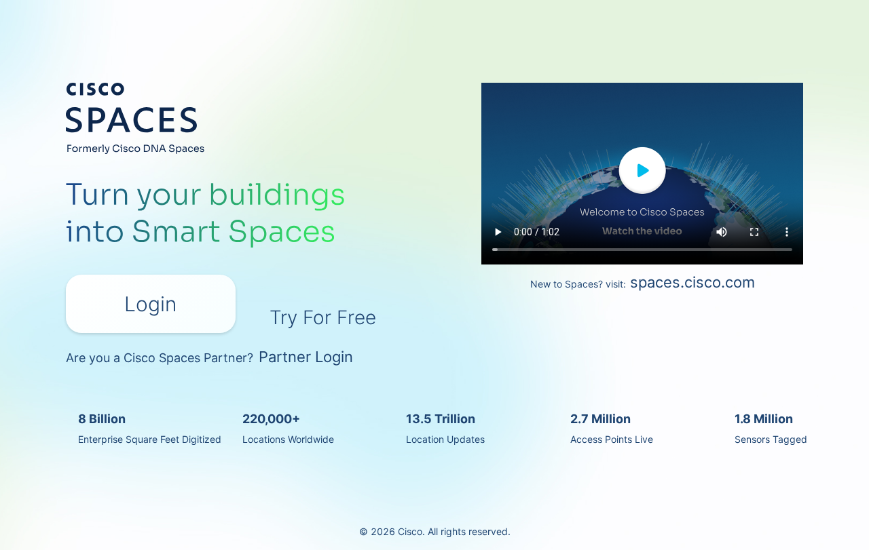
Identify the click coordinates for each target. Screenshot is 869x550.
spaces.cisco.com (692, 282)
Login (150, 304)
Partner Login (306, 357)
